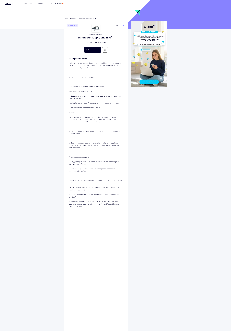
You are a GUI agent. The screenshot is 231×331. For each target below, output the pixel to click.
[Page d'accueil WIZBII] (9, 3)
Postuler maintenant (93, 50)
